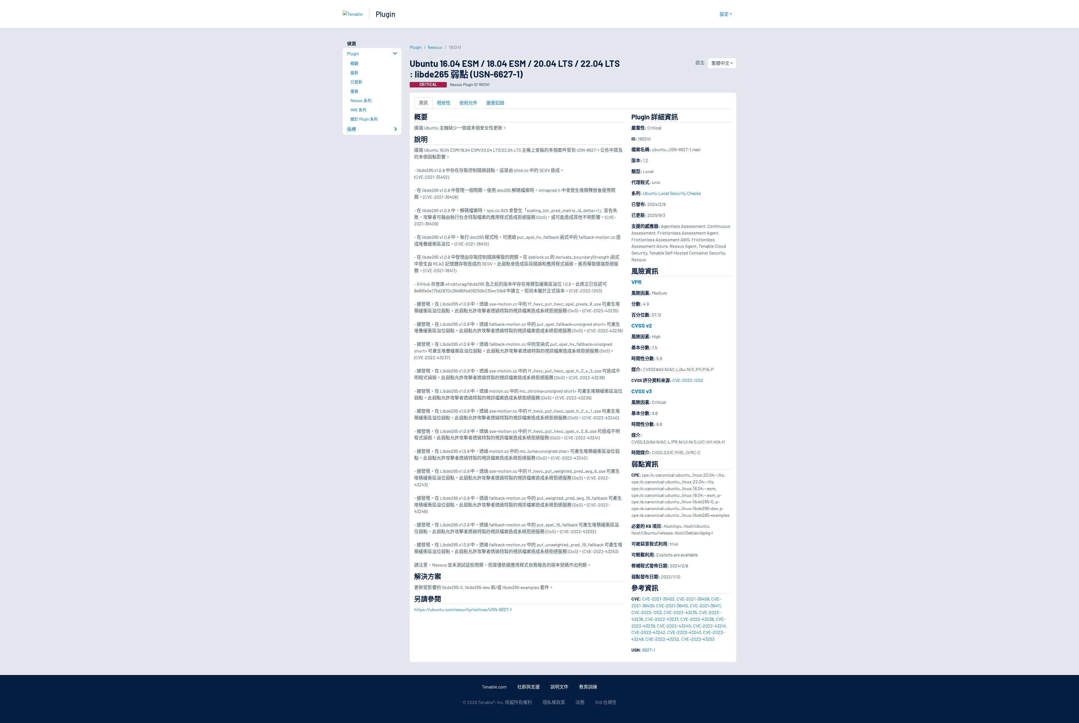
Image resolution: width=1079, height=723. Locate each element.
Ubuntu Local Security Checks (672, 193)
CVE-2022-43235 (680, 612)
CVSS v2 (641, 325)
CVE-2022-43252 (662, 639)
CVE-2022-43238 (697, 619)
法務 (579, 702)
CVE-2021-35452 (658, 598)
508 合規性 (605, 702)
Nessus (435, 47)
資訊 (423, 102)
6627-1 (648, 649)
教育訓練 (588, 686)
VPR (636, 281)
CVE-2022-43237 (661, 619)
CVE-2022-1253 (687, 380)
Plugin (385, 14)
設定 (724, 14)
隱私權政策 (554, 702)
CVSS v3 (641, 391)
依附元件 (468, 102)
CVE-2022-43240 (674, 625)
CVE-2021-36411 (705, 605)
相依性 (443, 102)
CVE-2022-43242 (648, 632)
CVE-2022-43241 (709, 625)
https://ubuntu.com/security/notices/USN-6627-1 (463, 609)
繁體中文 (720, 63)
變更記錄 (495, 102)
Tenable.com (494, 686)
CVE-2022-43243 (684, 632)
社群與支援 (528, 686)
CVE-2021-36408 (693, 598)
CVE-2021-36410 (672, 605)
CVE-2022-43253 (698, 639)
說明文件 (559, 686)
